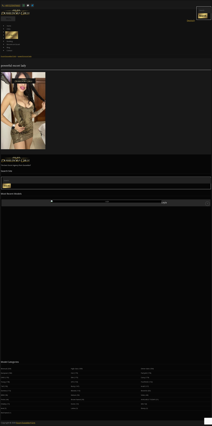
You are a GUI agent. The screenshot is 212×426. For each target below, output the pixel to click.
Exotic (73, 404)
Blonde (73, 391)
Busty (73, 386)
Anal (2, 408)
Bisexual (4, 369)
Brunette (144, 391)
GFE (72, 382)
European (4, 373)
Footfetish (145, 382)
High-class (74, 369)
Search (202, 15)
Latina (73, 408)
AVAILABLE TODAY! (148, 399)
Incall (143, 386)
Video (143, 395)
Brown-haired (76, 399)
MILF (143, 404)
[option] (106, 202)
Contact (9, 50)
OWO (3, 377)
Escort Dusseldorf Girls (25, 423)
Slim (72, 377)
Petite (3, 399)
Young (3, 382)
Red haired (5, 413)
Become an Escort (13, 44)
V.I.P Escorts (12, 35)
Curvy (143, 377)
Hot (72, 373)
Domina (4, 391)
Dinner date (145, 369)
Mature (73, 395)
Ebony (143, 408)
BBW (3, 395)
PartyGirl (144, 373)
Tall (2, 386)
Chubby (3, 404)
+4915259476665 (12, 5)
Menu (10, 19)
